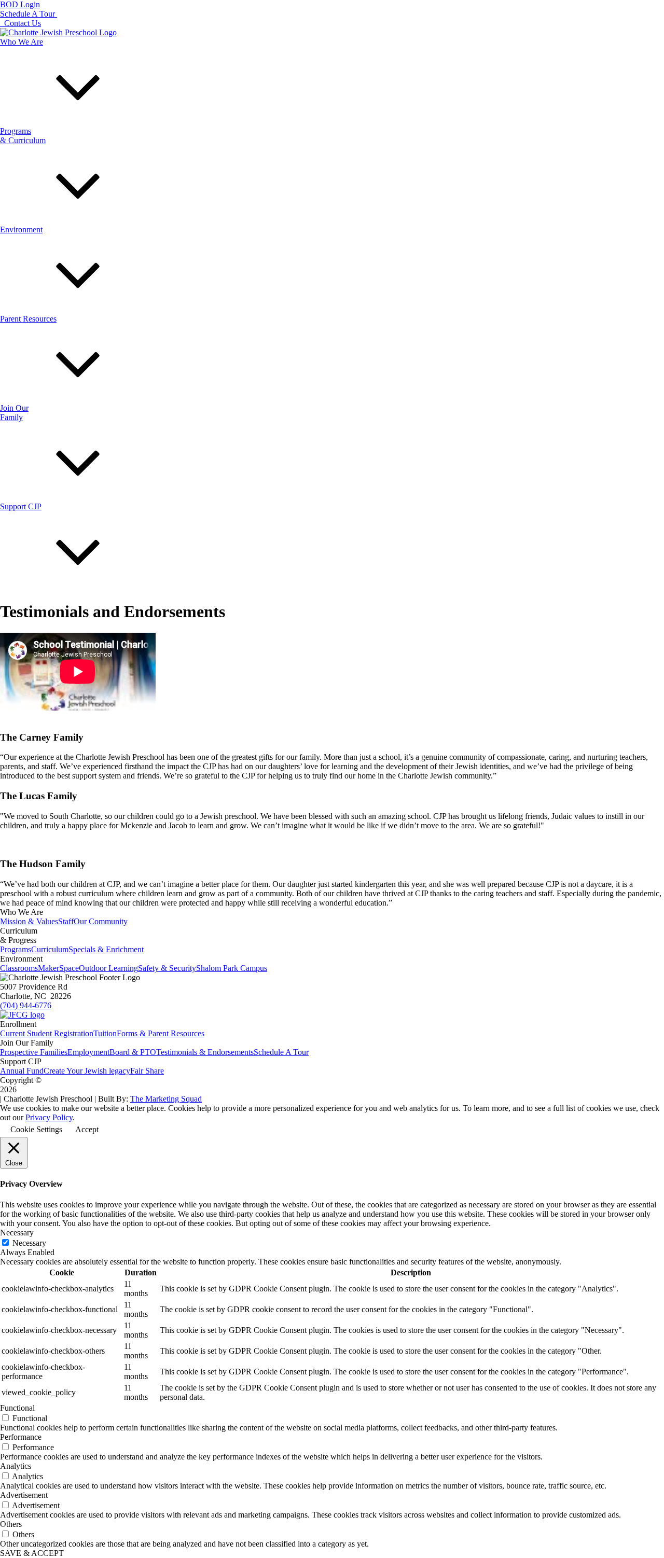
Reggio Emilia (48, 266)
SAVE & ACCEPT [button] (32, 1553)
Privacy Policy (49, 1117)
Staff (66, 921)
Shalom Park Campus (231, 968)
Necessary (29, 1243)
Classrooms (19, 968)
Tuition (105, 1033)
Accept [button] (87, 1129)
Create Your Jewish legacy (87, 1070)
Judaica (12, 266)
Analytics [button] (15, 1466)
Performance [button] (21, 1436)
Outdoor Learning (108, 968)
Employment (88, 1052)
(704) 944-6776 (25, 1005)
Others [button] (11, 1524)
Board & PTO (132, 1052)
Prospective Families (33, 1052)
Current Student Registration (46, 1033)
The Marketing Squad (166, 1098)
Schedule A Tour (281, 1052)
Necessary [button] (17, 1232)
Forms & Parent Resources (160, 1033)
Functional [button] (17, 1407)
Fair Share (147, 1070)
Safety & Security (167, 968)
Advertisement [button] (24, 1495)
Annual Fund (22, 1070)
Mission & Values (29, 921)
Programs (15, 949)
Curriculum (49, 949)
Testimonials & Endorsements (205, 1052)
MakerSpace (58, 968)
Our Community (101, 921)
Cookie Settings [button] (36, 1129)
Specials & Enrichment (106, 949)
